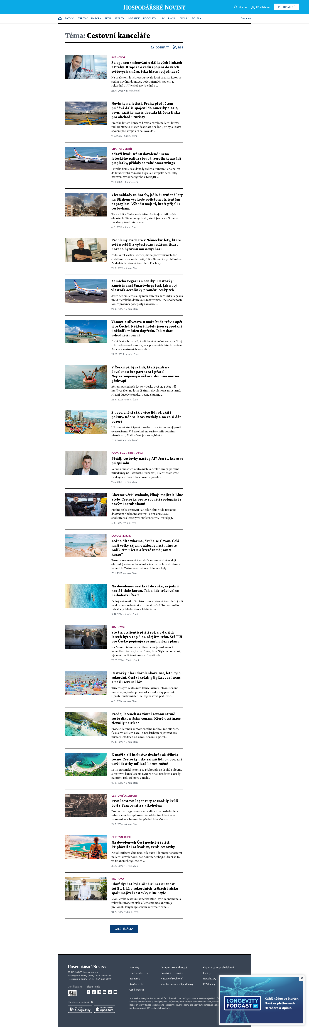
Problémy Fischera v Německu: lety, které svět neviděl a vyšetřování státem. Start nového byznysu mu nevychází (146, 245)
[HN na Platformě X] (88, 992)
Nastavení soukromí (171, 978)
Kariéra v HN (136, 984)
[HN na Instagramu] (99, 992)
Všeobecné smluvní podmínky (177, 984)
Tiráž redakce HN (138, 973)
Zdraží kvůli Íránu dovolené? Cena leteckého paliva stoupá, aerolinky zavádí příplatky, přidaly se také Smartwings (146, 159)
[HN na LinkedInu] (104, 992)
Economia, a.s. (90, 972)
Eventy (207, 973)
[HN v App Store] (104, 1009)
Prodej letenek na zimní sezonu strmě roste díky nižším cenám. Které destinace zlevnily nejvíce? (146, 719)
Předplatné (286, 6)
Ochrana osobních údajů (174, 967)
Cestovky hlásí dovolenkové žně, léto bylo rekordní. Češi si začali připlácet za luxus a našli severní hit (146, 678)
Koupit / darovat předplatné (218, 967)
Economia (134, 978)
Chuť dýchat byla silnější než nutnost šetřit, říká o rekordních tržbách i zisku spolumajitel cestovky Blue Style (144, 889)
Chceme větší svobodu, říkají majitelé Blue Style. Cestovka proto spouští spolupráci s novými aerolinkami (147, 500)
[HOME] (60, 18)
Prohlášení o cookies (172, 973)
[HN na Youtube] (115, 992)
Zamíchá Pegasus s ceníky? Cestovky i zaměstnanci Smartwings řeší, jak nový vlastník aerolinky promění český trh (144, 286)
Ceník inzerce (136, 990)
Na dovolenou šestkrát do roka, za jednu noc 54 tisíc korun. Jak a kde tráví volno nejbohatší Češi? (145, 591)
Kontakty (134, 967)
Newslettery (209, 978)
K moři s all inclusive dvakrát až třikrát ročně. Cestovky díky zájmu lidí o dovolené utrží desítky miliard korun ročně (146, 759)
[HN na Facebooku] (94, 992)
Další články (124, 928)
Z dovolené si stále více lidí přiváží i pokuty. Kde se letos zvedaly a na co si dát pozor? (146, 417)
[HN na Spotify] (110, 992)
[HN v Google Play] (80, 1009)
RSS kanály (209, 984)
